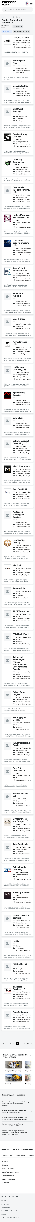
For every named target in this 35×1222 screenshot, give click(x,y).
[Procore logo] (9, 2)
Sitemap (3, 1214)
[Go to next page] (31, 1043)
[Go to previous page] (3, 1043)
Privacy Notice (5, 1204)
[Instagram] (13, 1197)
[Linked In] (2, 1197)
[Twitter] (9, 1197)
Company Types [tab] (7, 1155)
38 (28, 1043)
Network (6, 5)
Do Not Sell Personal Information (9, 1211)
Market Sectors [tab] (20, 1155)
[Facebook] (5, 1197)
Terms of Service (5, 1207)
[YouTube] (17, 1197)
